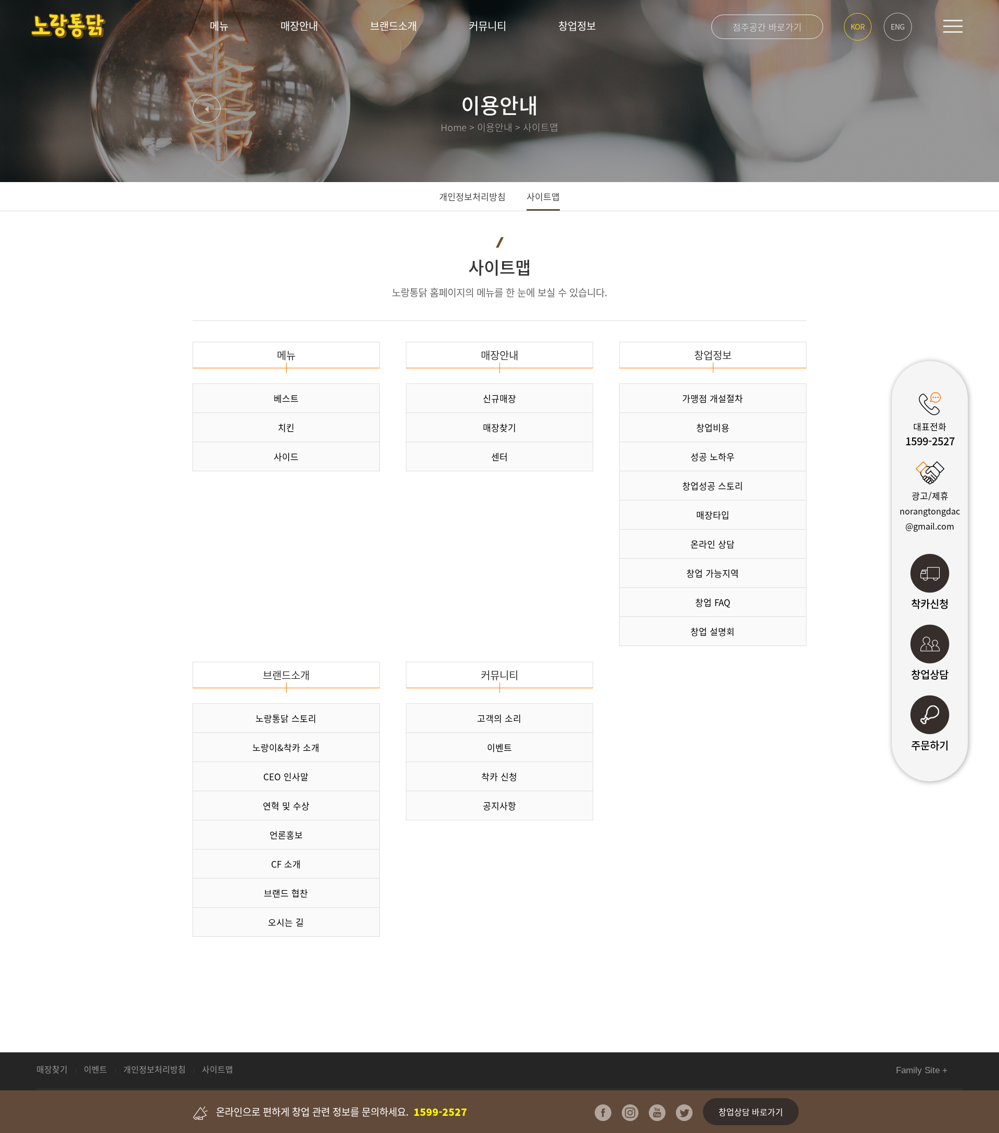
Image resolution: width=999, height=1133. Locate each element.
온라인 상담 (712, 543)
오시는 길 (286, 922)
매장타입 (712, 514)
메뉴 (219, 25)
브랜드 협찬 (286, 892)
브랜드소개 (393, 25)
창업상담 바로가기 (751, 1111)
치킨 (286, 427)
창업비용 (712, 427)
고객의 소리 (499, 718)
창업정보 (577, 25)
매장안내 (299, 25)
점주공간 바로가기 (767, 26)
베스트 (286, 398)
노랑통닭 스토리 (285, 718)
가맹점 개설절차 (712, 398)
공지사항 (499, 805)
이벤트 (499, 747)
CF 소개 (286, 863)
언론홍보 (286, 834)
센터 (499, 456)
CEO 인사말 (286, 776)
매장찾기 (499, 427)
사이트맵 (543, 196)
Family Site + (921, 1070)
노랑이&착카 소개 (285, 747)
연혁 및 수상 (286, 805)
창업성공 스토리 (712, 485)
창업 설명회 (712, 631)
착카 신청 (499, 776)
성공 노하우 (712, 456)
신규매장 (499, 398)
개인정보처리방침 (472, 196)
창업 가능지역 (712, 573)
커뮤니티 (487, 25)
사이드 (286, 456)
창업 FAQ (713, 602)
